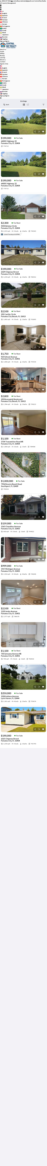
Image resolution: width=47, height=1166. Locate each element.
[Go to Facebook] (0, 5)
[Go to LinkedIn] (0, 9)
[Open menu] (0, 98)
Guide (2, 51)
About (2, 59)
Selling (2, 53)
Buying (2, 55)
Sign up (2, 41)
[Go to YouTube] (0, 7)
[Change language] (2, 11)
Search (2, 49)
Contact (2, 61)
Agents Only (4, 64)
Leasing (2, 57)
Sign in (7, 41)
